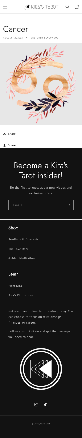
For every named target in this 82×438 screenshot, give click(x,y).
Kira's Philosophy (20, 295)
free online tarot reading (40, 311)
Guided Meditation (21, 258)
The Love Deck (18, 249)
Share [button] (12, 134)
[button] (5, 6)
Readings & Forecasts (23, 239)
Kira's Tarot (45, 424)
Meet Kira (15, 286)
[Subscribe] (68, 205)
